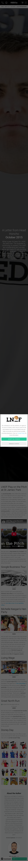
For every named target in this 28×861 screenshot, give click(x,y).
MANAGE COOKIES (14, 443)
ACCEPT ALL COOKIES (14, 439)
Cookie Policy (21, 433)
